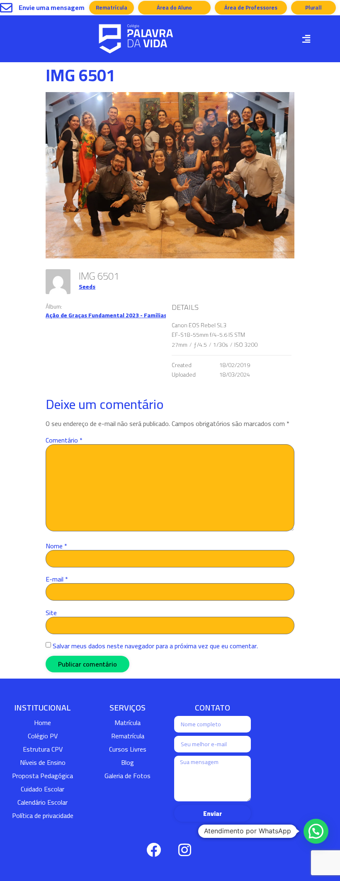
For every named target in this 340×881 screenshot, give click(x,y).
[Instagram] (184, 849)
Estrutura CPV (43, 749)
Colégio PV (43, 736)
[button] (306, 39)
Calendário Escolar (42, 802)
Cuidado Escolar (42, 789)
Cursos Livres (127, 749)
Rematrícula (127, 736)
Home (42, 722)
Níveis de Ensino (43, 762)
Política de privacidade (42, 815)
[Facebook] (153, 849)
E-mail (57, 579)
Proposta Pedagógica (42, 775)
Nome (56, 546)
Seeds (87, 286)
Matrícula (127, 722)
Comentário (64, 440)
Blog (127, 762)
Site (51, 612)
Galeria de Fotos (127, 775)
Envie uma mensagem (52, 7)
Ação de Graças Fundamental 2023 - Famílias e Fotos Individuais (132, 315)
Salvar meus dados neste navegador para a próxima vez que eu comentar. (155, 645)
